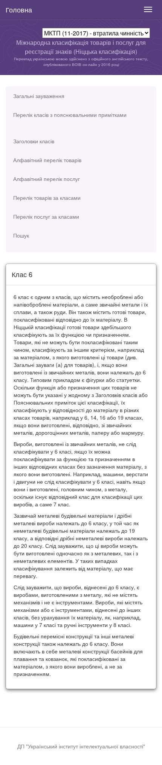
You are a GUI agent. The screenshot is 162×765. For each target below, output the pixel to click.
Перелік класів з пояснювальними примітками (70, 114)
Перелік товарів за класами (47, 197)
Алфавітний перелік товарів (47, 160)
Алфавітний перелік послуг (46, 178)
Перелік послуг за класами (46, 216)
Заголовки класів (33, 141)
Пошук (21, 235)
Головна (19, 9)
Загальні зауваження (38, 96)
